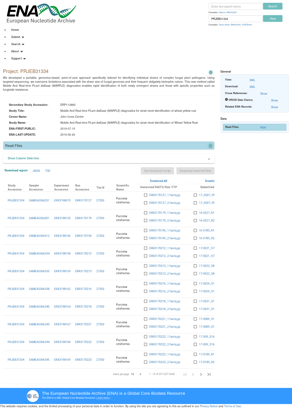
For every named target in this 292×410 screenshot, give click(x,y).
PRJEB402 (247, 24)
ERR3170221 (83, 324)
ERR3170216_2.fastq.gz (164, 291)
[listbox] (136, 374)
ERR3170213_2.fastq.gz (164, 273)
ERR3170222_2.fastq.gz (164, 344)
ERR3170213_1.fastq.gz (164, 265)
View (273, 18)
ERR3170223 (83, 359)
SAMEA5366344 (39, 342)
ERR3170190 (83, 235)
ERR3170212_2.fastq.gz (164, 255)
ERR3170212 (83, 253)
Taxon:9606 (224, 24)
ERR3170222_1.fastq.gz (164, 336)
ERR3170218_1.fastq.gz (164, 301)
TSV (47, 171)
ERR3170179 (83, 218)
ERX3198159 (62, 271)
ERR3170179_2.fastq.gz (164, 220)
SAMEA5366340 (39, 306)
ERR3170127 (83, 200)
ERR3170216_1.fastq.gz (164, 283)
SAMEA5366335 (39, 271)
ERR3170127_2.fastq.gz (164, 202)
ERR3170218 (83, 306)
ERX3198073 (62, 200)
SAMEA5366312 (39, 235)
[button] (109, 158)
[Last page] (209, 374)
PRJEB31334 (16, 200)
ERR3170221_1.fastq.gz (164, 319)
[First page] (185, 374)
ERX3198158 (62, 253)
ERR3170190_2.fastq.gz (164, 238)
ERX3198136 (62, 235)
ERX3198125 (62, 218)
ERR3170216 (83, 288)
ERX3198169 (62, 359)
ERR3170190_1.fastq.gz (164, 230)
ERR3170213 (83, 271)
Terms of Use (232, 406)
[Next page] (201, 374)
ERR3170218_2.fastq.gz (164, 309)
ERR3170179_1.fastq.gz (164, 212)
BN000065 (232, 12)
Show (263, 93)
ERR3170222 (83, 342)
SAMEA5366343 (39, 324)
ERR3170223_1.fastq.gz (164, 354)
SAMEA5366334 (39, 253)
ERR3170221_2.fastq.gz (164, 326)
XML (252, 80)
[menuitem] (150, 29)
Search (272, 6)
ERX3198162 (62, 288)
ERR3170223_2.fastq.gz (164, 362)
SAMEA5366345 (39, 359)
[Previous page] (193, 374)
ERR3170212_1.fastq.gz (164, 248)
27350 (100, 200)
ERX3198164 (62, 306)
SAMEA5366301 (39, 218)
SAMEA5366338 (39, 288)
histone (222, 12)
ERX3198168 (62, 342)
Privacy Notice (209, 406)
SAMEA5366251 (39, 200)
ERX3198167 (62, 324)
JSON (36, 171)
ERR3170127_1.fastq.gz (164, 195)
